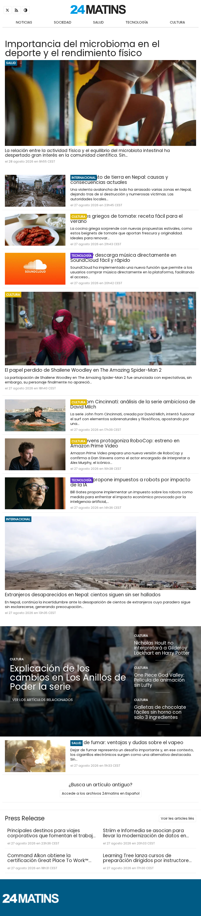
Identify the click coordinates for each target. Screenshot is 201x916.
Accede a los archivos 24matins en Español (100, 793)
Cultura (177, 22)
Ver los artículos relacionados (42, 699)
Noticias (24, 22)
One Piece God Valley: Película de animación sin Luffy (159, 680)
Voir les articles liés (177, 818)
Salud (98, 22)
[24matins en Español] (33, 901)
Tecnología (137, 22)
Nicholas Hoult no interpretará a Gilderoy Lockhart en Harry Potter (162, 647)
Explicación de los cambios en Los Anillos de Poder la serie (68, 677)
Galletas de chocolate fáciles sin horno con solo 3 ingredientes (160, 712)
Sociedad (62, 22)
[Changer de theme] (26, 10)
